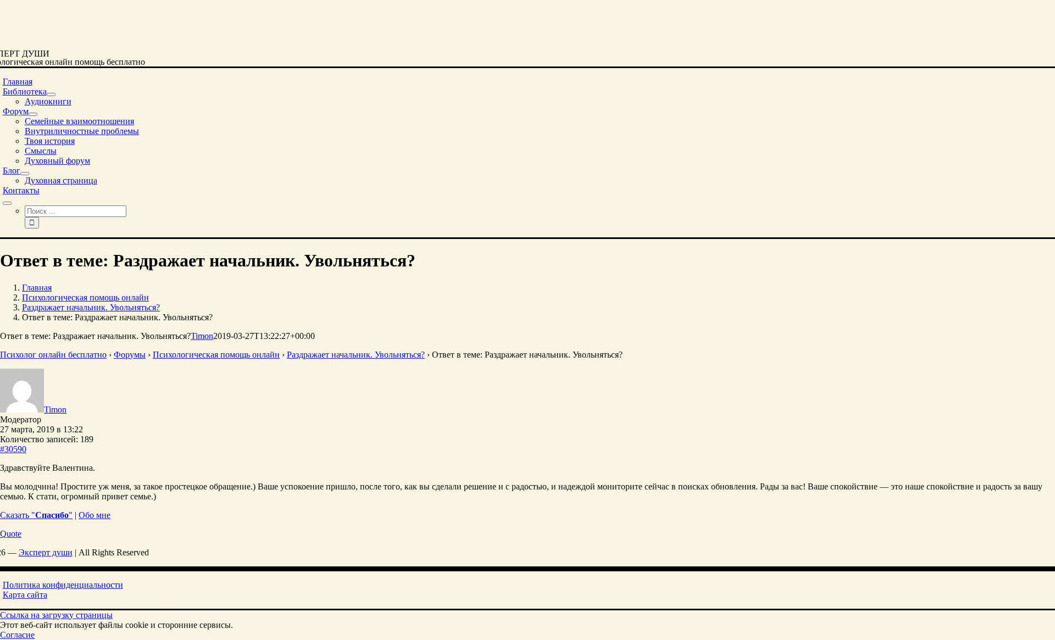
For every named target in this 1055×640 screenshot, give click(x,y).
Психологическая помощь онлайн (216, 354)
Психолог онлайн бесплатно (53, 354)
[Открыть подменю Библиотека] (51, 94)
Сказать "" (36, 515)
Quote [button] (10, 533)
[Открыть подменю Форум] (33, 114)
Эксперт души (46, 552)
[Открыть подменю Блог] (24, 173)
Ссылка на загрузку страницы (56, 615)
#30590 (13, 449)
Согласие (17, 634)
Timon (202, 336)
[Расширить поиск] (7, 203)
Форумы (130, 354)
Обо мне (94, 515)
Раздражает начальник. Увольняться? (356, 354)
